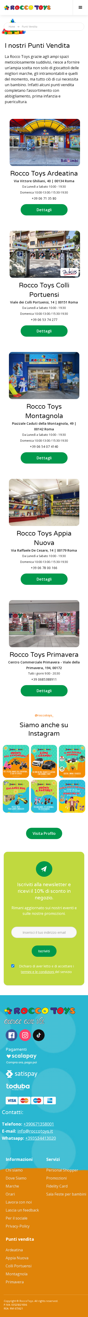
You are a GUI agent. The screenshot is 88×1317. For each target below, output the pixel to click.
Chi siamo (14, 1170)
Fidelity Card (57, 1186)
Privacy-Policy (18, 1226)
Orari (10, 1194)
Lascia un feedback (22, 1210)
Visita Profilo (44, 833)
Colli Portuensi (18, 1266)
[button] (80, 7)
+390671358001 (38, 1124)
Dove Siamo (16, 1178)
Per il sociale (16, 1218)
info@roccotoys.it (35, 1131)
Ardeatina (14, 1249)
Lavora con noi (19, 1202)
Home (12, 26)
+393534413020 (40, 1138)
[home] (27, 7)
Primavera (15, 1282)
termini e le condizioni (38, 972)
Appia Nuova (17, 1257)
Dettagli (44, 209)
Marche (12, 1186)
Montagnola (16, 1274)
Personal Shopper (62, 1170)
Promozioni (56, 1178)
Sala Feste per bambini (66, 1194)
